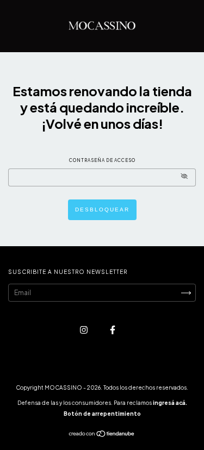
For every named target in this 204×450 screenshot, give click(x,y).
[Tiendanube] (102, 435)
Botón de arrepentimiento (102, 413)
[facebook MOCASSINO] (112, 330)
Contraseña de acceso (102, 160)
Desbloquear (102, 209)
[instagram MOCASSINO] (84, 330)
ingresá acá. (170, 402)
